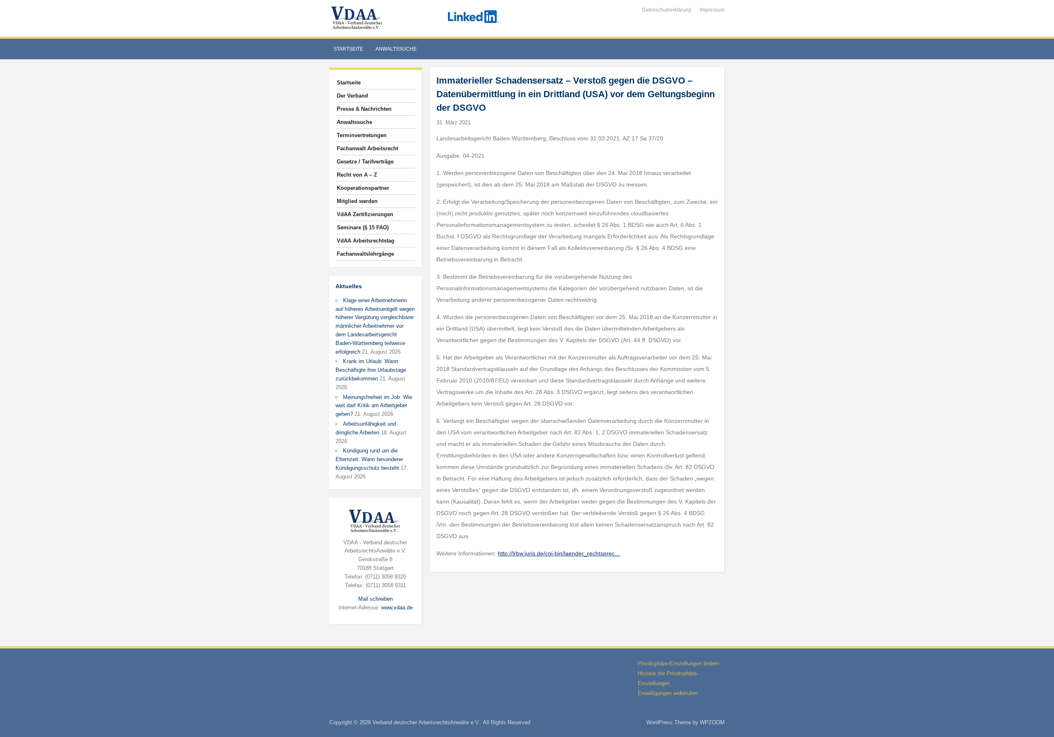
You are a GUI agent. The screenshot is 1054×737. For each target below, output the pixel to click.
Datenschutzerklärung (666, 10)
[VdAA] (357, 18)
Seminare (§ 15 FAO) (363, 227)
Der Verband (352, 96)
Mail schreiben (375, 599)
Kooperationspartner (363, 188)
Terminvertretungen (362, 135)
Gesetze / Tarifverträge (365, 162)
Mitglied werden (357, 201)
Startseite (348, 49)
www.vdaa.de (397, 607)
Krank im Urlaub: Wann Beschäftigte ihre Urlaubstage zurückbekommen (371, 370)
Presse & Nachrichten (364, 109)
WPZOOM (712, 722)
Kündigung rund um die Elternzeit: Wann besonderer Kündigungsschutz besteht (369, 459)
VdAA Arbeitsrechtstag (365, 241)
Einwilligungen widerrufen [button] (667, 693)
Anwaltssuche (396, 49)
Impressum (712, 10)
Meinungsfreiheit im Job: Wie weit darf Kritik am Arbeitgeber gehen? (374, 405)
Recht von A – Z (357, 175)
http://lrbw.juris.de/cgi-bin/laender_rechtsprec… (559, 553)
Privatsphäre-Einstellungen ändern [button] (678, 663)
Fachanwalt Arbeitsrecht (367, 148)
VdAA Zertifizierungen (365, 214)
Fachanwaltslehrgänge (365, 254)
